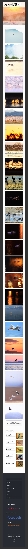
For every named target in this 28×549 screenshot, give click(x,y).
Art (7, 494)
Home (8, 479)
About (8, 497)
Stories (8, 482)
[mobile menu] (23, 4)
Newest (8, 485)
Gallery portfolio (10, 488)
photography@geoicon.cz (14, 525)
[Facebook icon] (13, 541)
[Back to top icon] (24, 545)
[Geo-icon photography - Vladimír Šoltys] (11, 4)
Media (8, 491)
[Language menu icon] (19, 4)
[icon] (14, 541)
